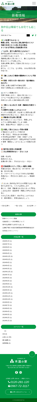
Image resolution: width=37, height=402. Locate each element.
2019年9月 (5, 302)
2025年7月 (5, 244)
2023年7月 (5, 274)
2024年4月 (5, 265)
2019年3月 (5, 314)
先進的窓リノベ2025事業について (13, 221)
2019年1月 (5, 320)
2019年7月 (5, 305)
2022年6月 (5, 284)
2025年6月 (5, 247)
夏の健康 (5, 340)
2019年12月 (6, 293)
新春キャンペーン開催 (9, 218)
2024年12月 (6, 256)
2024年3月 (5, 268)
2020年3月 (5, 290)
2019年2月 (5, 317)
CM (3, 334)
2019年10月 (6, 299)
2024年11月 (6, 259)
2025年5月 (5, 250)
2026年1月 (5, 241)
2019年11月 (6, 296)
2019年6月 (5, 308)
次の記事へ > (31, 206)
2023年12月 (6, 271)
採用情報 (5, 343)
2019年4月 (5, 311)
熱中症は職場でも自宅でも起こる (13, 224)
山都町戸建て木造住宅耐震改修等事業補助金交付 (18, 227)
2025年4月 (5, 253)
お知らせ (5, 337)
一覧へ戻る (18, 206)
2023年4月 (5, 281)
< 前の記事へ (5, 206)
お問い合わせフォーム (19, 392)
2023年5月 (5, 278)
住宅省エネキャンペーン (10, 231)
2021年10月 (6, 287)
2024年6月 (5, 262)
